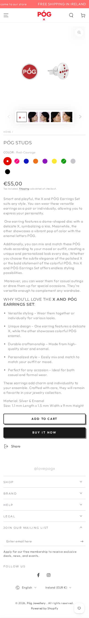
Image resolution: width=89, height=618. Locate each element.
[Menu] (6, 15)
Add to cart (44, 419)
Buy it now (44, 432)
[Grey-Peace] (73, 161)
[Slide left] (9, 117)
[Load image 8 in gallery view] (44, 117)
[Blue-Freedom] (26, 161)
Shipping (24, 188)
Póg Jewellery (36, 603)
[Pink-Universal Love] (17, 161)
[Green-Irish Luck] (64, 161)
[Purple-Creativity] (45, 161)
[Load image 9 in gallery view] (56, 117)
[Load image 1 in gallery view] (22, 117)
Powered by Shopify (44, 608)
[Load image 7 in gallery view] (33, 117)
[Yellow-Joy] (54, 161)
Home (7, 131)
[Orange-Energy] (35, 161)
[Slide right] (80, 117)
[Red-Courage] (7, 161)
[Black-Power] (7, 172)
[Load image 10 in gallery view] (67, 117)
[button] (71, 15)
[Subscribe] (83, 541)
